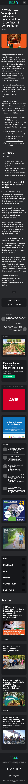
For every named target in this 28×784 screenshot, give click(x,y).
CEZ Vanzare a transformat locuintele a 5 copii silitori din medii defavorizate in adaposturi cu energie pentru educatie (13, 612)
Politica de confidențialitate (14, 776)
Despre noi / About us (14, 775)
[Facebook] (7, 769)
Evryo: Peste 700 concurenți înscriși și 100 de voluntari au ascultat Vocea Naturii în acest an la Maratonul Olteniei (13, 721)
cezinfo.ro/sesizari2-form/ (14, 141)
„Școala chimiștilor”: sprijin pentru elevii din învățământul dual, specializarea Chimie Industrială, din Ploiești (15, 467)
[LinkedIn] (14, 769)
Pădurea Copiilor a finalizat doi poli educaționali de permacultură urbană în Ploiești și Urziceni (16, 450)
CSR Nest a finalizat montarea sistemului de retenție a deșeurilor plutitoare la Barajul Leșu (15, 458)
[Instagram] (17, 769)
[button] (3, 2)
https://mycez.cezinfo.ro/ (13, 122)
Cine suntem (9, 376)
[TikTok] (11, 769)
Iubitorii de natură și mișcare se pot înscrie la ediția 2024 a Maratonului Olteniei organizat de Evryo (13, 684)
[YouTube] (20, 769)
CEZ (14, 292)
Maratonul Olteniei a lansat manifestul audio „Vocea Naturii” (12, 648)
